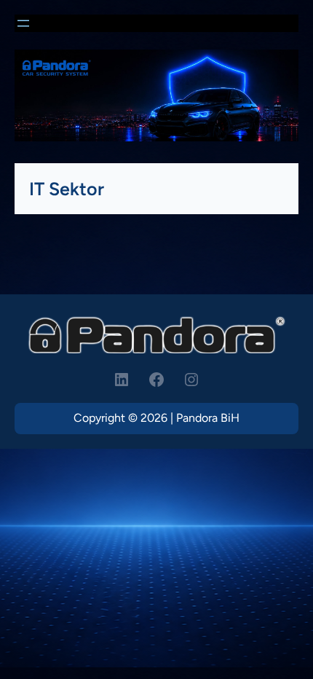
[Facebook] (156, 379)
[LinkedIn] (121, 379)
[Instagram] (191, 379)
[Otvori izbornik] (23, 23)
